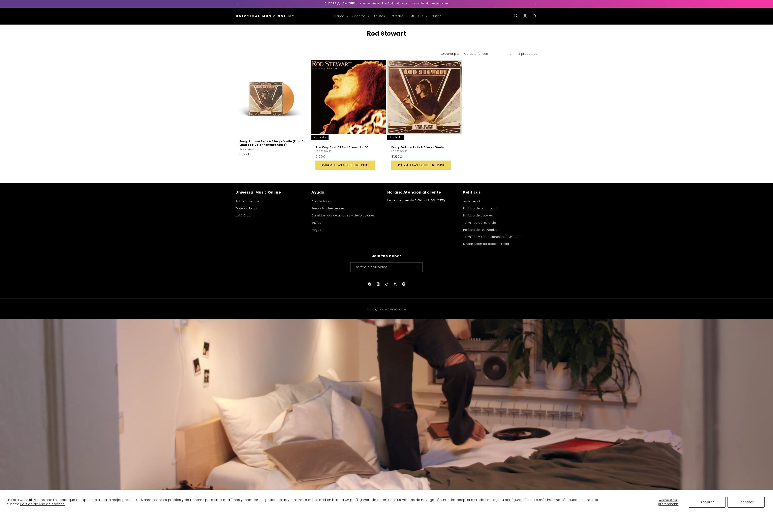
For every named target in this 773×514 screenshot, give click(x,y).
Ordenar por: (450, 54)
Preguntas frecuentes (328, 208)
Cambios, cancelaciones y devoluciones (343, 216)
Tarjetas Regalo (248, 208)
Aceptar (707, 502)
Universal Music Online (392, 309)
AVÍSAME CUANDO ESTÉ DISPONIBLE (345, 165)
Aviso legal (471, 201)
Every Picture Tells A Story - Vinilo (417, 147)
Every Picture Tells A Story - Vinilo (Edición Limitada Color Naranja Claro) (272, 143)
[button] (341, 16)
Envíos (316, 223)
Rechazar (746, 502)
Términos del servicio (479, 223)
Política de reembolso (480, 230)
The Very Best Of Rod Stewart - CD (342, 147)
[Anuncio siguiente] (536, 4)
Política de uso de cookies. (42, 504)
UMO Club (243, 216)
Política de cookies (478, 216)
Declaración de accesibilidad (486, 244)
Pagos (316, 230)
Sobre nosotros (247, 201)
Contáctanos (321, 201)
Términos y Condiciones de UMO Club (492, 237)
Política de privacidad (480, 208)
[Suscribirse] (418, 267)
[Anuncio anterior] (237, 4)
